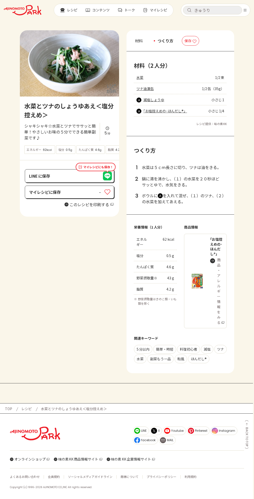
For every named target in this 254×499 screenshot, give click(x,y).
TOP (8, 408)
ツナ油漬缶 (145, 88)
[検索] (189, 10)
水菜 (139, 77)
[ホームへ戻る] (22, 10)
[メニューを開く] (245, 10)
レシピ (26, 408)
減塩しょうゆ (153, 99)
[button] (212, 10)
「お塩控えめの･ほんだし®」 (165, 110)
